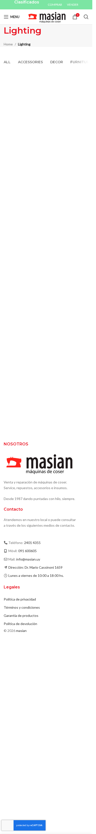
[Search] (86, 17)
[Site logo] (46, 16)
